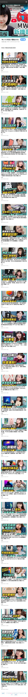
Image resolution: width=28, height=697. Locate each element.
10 (25, 693)
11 (11, 694)
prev (3, 693)
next (16, 694)
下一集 (23, 39)
